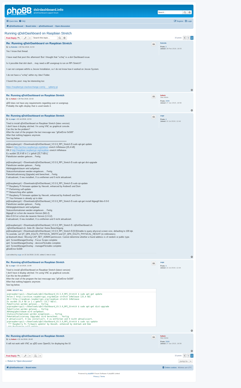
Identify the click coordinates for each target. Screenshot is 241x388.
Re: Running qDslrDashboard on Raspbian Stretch (39, 43)
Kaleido (163, 43)
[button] (184, 38)
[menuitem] (22, 21)
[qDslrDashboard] (19, 10)
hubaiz (163, 95)
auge (162, 116)
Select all (18, 290)
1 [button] (188, 37)
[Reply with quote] (153, 44)
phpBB (90, 373)
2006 (168, 101)
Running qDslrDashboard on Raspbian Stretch (38, 33)
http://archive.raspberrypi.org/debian (31, 147)
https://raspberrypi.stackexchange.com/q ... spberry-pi (32, 87)
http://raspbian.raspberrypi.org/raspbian (30, 150)
